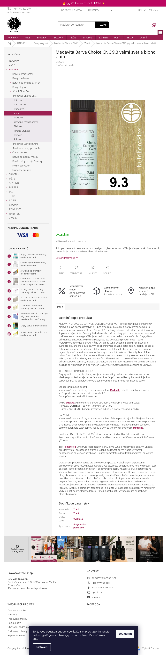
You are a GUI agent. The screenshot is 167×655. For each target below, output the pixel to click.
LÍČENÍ (12, 200)
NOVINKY (14, 61)
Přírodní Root (21, 104)
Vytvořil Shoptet (150, 648)
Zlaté (17, 113)
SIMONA (13, 205)
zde (35, 638)
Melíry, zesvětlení (21, 165)
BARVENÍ (14, 69)
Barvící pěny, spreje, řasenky (27, 161)
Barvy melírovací (21, 78)
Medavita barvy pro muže (26, 148)
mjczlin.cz (97, 592)
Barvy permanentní (22, 74)
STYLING (14, 183)
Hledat (102, 24)
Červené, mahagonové (26, 122)
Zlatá (76, 513)
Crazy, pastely (20, 152)
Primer (17, 139)
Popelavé (19, 109)
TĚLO (12, 196)
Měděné (18, 117)
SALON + (14, 174)
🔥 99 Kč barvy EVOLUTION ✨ (83, 3)
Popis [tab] (60, 307)
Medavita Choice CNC (25, 95)
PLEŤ (12, 192)
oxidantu (70, 402)
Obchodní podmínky (18, 627)
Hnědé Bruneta (22, 131)
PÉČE (12, 178)
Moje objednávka (16, 635)
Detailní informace (65, 258)
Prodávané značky (17, 619)
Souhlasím (125, 633)
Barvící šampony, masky (25, 157)
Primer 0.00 (70, 447)
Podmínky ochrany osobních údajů (26, 631)
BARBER (13, 187)
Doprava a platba (71, 10)
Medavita (115, 390)
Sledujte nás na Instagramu (17, 550)
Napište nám (14, 623)
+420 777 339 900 (101, 583)
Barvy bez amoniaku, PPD (26, 82)
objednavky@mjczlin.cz (104, 578)
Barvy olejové (19, 87)
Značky (13, 218)
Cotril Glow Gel (21, 91)
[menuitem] (12, 37)
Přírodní (18, 100)
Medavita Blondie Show (25, 144)
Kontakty (93, 10)
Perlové (18, 135)
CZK (140, 10)
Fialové (18, 126)
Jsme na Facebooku (102, 587)
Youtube (96, 597)
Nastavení (42, 647)
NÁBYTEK (14, 213)
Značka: (65, 65)
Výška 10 (78, 519)
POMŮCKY (15, 209)
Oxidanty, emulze (21, 170)
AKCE (12, 65)
